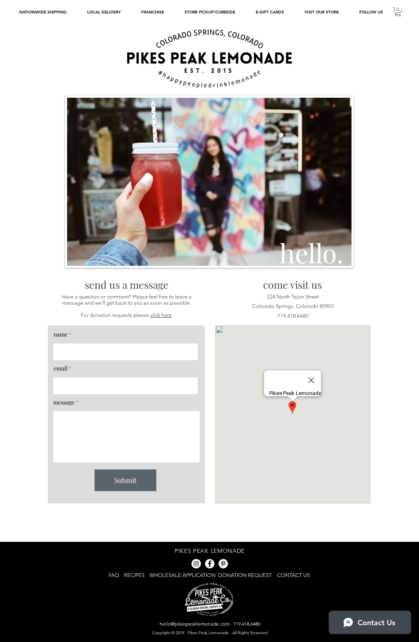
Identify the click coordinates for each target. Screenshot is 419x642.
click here (160, 315)
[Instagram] (196, 563)
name (61, 334)
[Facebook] (209, 563)
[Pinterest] (223, 563)
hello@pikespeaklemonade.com (195, 624)
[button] (371, 12)
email (61, 368)
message (63, 402)
